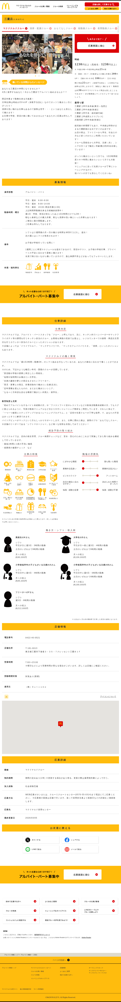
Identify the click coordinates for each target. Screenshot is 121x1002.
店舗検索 (63, 968)
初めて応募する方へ (110, 8)
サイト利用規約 (39, 989)
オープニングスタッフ (96, 968)
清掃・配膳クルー (39, 28)
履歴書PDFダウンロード (42, 935)
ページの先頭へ (59, 960)
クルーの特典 (58, 6)
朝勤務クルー (85, 28)
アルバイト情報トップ (9, 968)
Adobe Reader (86, 937)
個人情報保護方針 (25, 989)
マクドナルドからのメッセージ (23, 6)
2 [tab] (39, 76)
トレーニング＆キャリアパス (72, 6)
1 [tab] (35, 76)
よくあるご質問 (93, 8)
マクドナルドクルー (13, 28)
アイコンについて (108, 696)
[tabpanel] (37, 54)
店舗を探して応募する (101, 4)
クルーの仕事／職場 (42, 6)
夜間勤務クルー (106, 28)
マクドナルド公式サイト (10, 989)
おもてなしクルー (63, 28)
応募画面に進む (96, 46)
